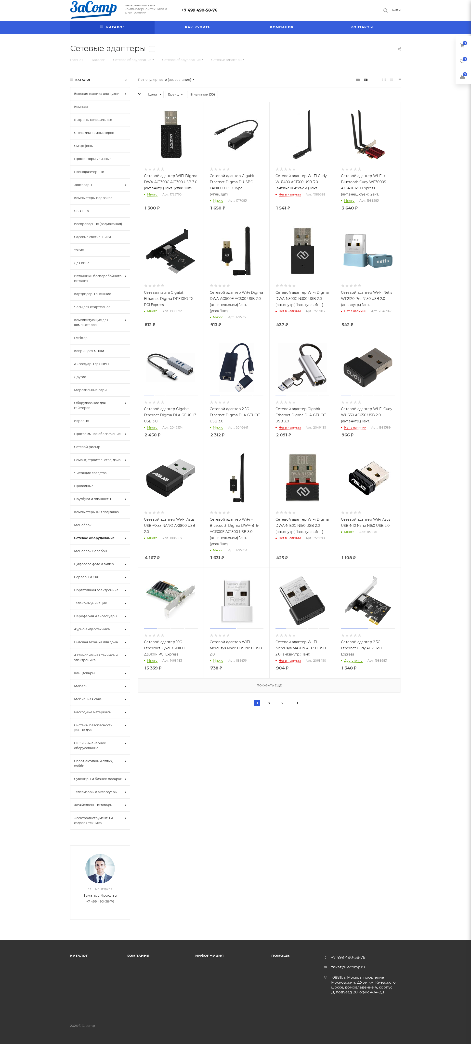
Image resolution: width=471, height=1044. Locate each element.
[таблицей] (399, 80)
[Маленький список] (357, 80)
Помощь (280, 956)
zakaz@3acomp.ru (348, 967)
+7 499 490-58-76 (199, 10)
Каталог (79, 956)
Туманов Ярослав (100, 895)
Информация (209, 956)
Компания (138, 956)
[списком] (391, 80)
